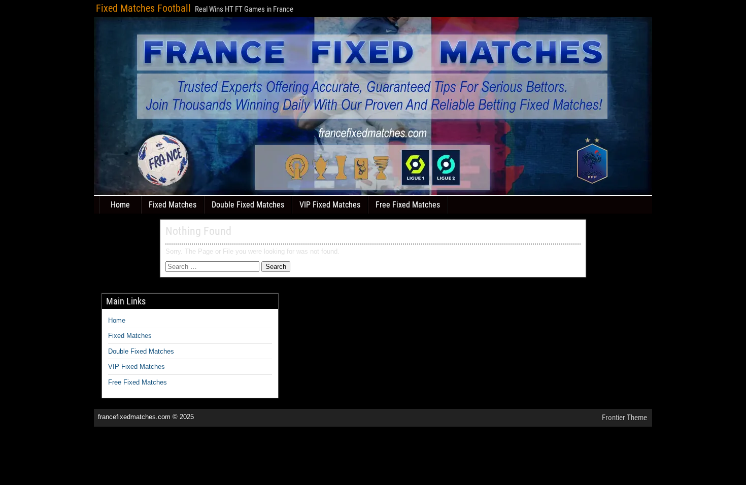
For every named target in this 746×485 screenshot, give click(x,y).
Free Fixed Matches (408, 205)
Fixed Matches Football (143, 8)
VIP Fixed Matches (329, 205)
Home (120, 205)
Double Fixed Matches (248, 205)
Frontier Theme (624, 417)
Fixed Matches (172, 205)
